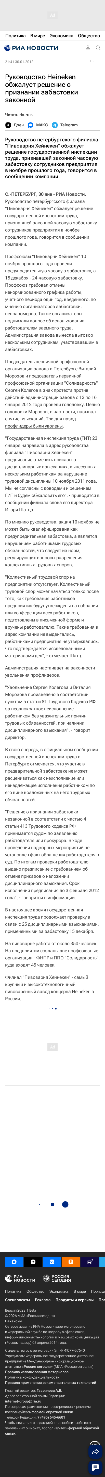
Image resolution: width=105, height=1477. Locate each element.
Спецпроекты (17, 1300)
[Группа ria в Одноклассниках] (71, 1262)
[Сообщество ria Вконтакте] (52, 1262)
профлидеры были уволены (34, 426)
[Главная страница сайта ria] (30, 48)
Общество (35, 1291)
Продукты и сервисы (75, 1300)
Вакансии (13, 1321)
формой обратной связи (52, 1412)
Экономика (59, 1291)
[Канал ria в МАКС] (14, 1262)
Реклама (42, 1300)
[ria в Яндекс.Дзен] (33, 1262)
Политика (13, 1291)
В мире (80, 1291)
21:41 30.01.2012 (19, 62)
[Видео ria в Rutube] (90, 1262)
